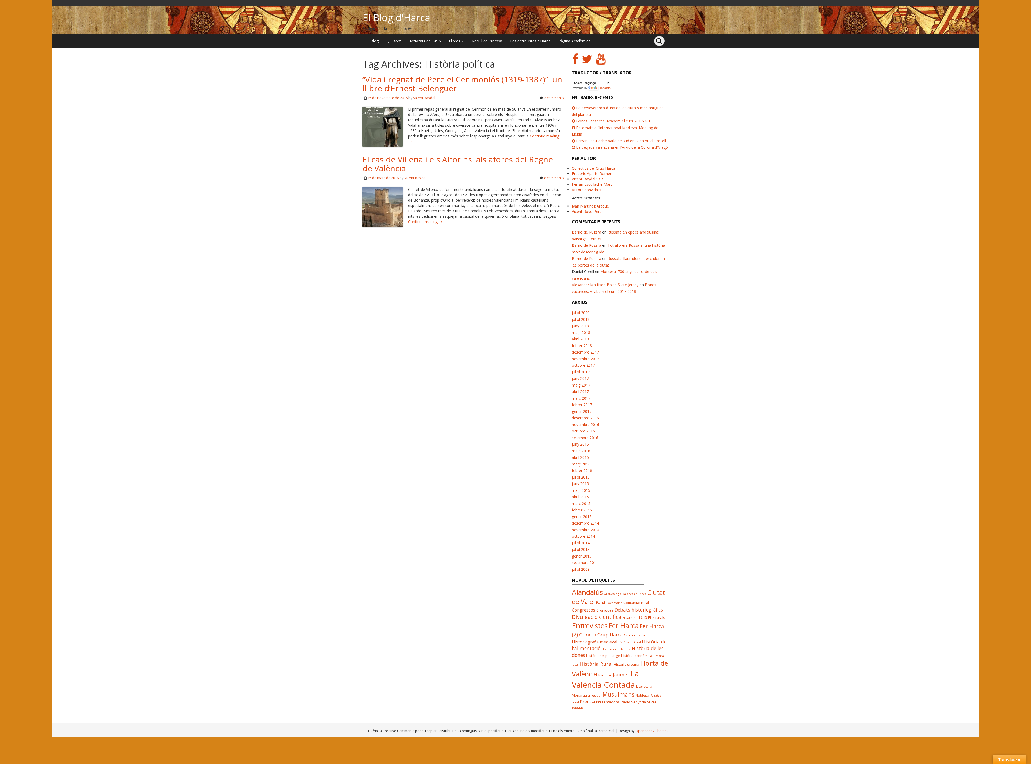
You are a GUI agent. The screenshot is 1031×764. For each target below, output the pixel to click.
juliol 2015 (581, 477)
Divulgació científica (596, 616)
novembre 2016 (585, 424)
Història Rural (596, 663)
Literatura (644, 686)
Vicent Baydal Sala (588, 178)
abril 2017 (580, 391)
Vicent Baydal (424, 97)
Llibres (455, 40)
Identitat (605, 675)
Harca (641, 635)
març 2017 (581, 398)
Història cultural (629, 642)
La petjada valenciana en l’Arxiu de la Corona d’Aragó (622, 147)
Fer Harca (624, 625)
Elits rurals (656, 617)
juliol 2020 (581, 312)
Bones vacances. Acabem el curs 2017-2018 (614, 120)
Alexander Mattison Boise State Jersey (605, 284)
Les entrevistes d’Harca (530, 40)
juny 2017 (580, 378)
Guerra (630, 635)
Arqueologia (612, 594)
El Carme (628, 618)
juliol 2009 (581, 569)
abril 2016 (580, 457)
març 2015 (581, 503)
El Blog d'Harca (396, 17)
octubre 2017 (583, 365)
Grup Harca (610, 634)
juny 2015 (580, 483)
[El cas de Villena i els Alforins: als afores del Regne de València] (382, 206)
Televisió (578, 708)
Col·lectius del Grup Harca (593, 168)
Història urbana (626, 664)
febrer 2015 (582, 509)
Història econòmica (636, 655)
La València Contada (605, 679)
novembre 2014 (585, 529)
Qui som (394, 40)
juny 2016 (580, 444)
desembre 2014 (585, 523)
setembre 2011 (585, 562)
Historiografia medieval (594, 642)
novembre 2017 (585, 358)
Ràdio (625, 702)
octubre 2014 (583, 536)
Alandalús (587, 592)
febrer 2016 (582, 470)
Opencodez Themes (652, 730)
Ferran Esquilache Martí (592, 184)
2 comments (554, 97)
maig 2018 (581, 332)
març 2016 (581, 464)
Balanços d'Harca (634, 594)
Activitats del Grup (425, 40)
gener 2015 (581, 516)
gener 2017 (581, 411)
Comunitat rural (636, 602)
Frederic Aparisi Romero (593, 173)
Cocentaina (614, 603)
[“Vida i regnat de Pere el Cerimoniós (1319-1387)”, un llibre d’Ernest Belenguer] (382, 126)
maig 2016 (581, 450)
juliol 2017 (581, 371)
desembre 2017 (585, 352)
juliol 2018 (581, 319)
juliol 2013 (581, 549)
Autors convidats (586, 189)
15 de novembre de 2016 (388, 97)
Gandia (587, 634)
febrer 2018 (582, 345)
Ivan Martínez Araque (590, 206)
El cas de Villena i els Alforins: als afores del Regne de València (457, 164)
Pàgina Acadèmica (574, 40)
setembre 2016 (585, 437)
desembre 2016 (585, 417)
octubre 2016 (583, 431)
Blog (375, 40)
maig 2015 (581, 490)
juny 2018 (580, 325)
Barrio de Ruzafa (586, 232)
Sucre (651, 702)
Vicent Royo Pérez (588, 211)
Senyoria (638, 702)
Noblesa (642, 695)
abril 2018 (580, 338)
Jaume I (621, 674)
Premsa (587, 702)
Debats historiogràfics (639, 609)
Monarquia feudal (586, 695)
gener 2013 (581, 556)
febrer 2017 (582, 404)
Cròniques (604, 610)
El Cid (641, 617)
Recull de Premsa (487, 40)
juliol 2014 (581, 542)
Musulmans (618, 694)
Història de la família (616, 649)
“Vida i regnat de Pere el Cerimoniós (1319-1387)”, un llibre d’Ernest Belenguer (462, 84)
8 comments (554, 177)
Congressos (583, 610)
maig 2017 (581, 385)
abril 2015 (580, 496)
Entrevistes (590, 625)
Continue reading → (425, 221)
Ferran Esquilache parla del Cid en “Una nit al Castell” (621, 140)
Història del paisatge (603, 655)
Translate (604, 87)
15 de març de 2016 (383, 177)
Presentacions (608, 702)
